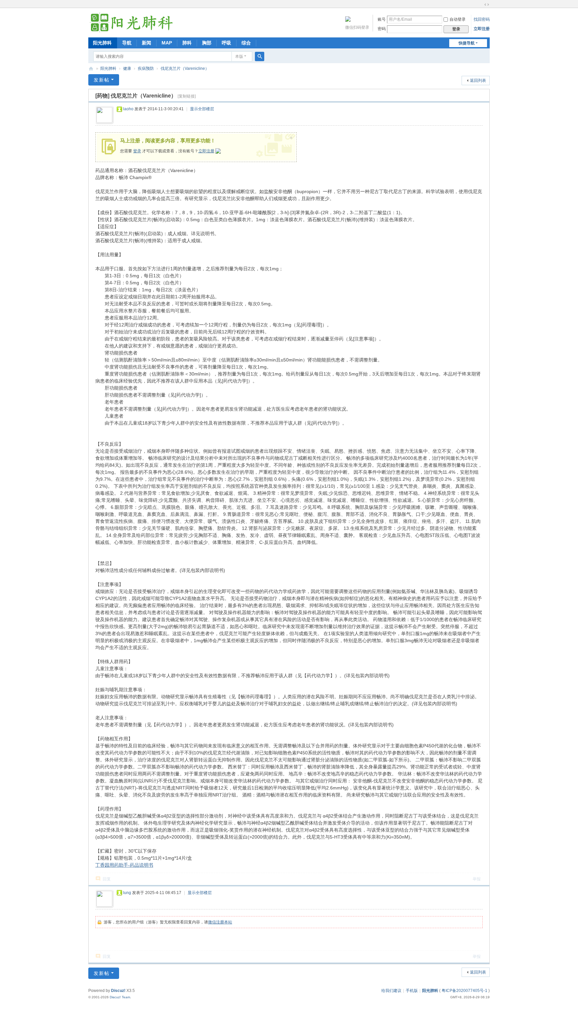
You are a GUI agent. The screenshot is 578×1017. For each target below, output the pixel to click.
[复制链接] (187, 96)
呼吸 (226, 42)
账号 (382, 19)
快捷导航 (467, 43)
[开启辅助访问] (480, 5)
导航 (126, 42)
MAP (167, 42)
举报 (477, 879)
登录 (137, 151)
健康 (127, 68)
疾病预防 (146, 68)
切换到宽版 (487, 5)
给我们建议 (391, 990)
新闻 (146, 42)
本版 (239, 56)
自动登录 (458, 19)
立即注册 (482, 28)
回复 (107, 879)
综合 (246, 42)
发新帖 (102, 80)
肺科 (187, 42)
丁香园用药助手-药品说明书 (124, 865)
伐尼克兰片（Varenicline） (185, 68)
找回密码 (482, 19)
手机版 (412, 990)
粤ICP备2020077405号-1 (464, 990)
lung (127, 892)
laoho (128, 109)
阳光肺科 (102, 42)
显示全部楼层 (202, 109)
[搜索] (259, 56)
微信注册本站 (220, 922)
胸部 (206, 42)
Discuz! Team (120, 997)
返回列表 (478, 80)
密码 (382, 28)
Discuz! (118, 990)
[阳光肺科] (131, 22)
